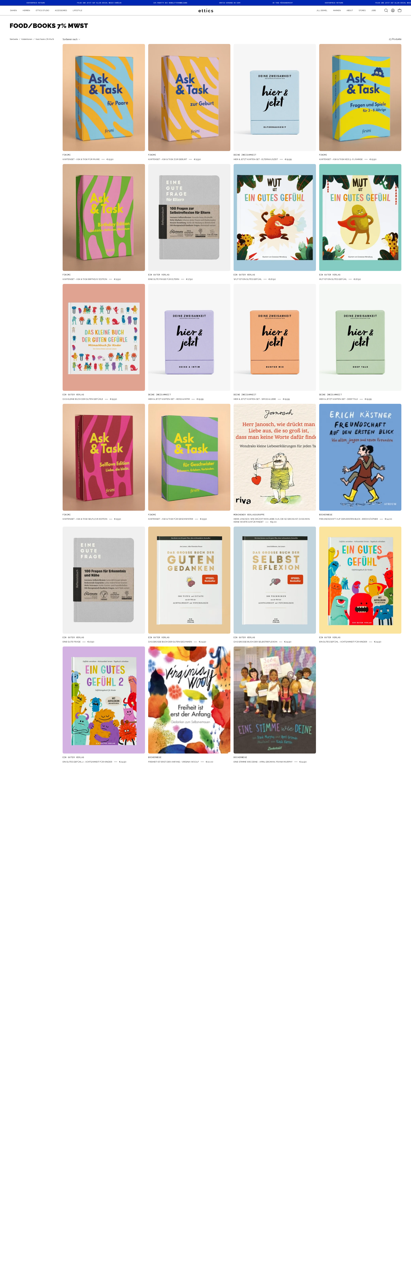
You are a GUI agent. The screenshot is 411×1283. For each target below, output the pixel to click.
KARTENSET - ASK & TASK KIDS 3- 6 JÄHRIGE (341, 159)
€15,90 (110, 159)
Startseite (14, 39)
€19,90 (113, 399)
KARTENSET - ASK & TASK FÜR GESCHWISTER (170, 519)
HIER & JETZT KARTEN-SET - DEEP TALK (338, 399)
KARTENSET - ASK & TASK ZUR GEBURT (167, 159)
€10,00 (209, 761)
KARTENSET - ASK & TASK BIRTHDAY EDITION (85, 279)
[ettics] (205, 10)
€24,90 (202, 642)
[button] (337, 10)
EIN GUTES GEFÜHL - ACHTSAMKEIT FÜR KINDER (343, 642)
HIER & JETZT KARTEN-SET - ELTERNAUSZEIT (256, 159)
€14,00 (388, 519)
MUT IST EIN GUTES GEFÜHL (333, 279)
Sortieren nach (70, 39)
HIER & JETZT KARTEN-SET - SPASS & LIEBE (255, 399)
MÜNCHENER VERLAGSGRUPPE (249, 514)
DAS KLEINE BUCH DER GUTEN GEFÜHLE (83, 399)
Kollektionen (26, 39)
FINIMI (67, 154)
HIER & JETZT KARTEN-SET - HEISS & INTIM (169, 399)
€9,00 (273, 522)
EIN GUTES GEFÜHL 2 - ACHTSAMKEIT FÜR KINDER (87, 761)
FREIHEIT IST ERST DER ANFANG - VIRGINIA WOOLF (173, 761)
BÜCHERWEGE (326, 514)
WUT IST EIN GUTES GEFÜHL (248, 279)
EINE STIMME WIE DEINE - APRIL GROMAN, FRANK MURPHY (263, 761)
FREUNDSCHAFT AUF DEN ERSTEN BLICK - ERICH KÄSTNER (348, 519)
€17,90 (189, 279)
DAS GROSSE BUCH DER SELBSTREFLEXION (255, 642)
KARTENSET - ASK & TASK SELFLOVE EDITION (85, 519)
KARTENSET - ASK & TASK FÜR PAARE (81, 159)
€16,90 (272, 279)
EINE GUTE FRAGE (72, 642)
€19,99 (288, 159)
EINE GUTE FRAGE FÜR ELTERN (163, 279)
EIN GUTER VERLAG (159, 274)
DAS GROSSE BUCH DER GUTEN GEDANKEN (170, 642)
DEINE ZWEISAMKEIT (245, 154)
